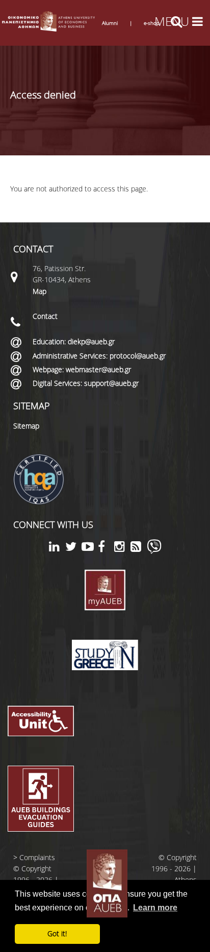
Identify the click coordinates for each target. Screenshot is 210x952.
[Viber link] (154, 551)
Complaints (37, 857)
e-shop (152, 22)
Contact (45, 316)
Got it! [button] (57, 933)
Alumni (110, 22)
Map (39, 291)
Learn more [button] (155, 907)
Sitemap (26, 426)
